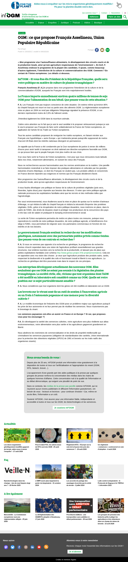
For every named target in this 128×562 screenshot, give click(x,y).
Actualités (29, 23)
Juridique (65, 23)
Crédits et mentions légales (66, 560)
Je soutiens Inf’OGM (64, 408)
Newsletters (115, 13)
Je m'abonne (75, 552)
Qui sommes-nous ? (89, 13)
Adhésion (94, 17)
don (114, 17)
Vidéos (87, 23)
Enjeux (41, 23)
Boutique (98, 23)
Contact (104, 13)
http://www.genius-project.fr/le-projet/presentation (79, 253)
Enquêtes (52, 23)
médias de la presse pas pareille (61, 386)
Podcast (76, 23)
